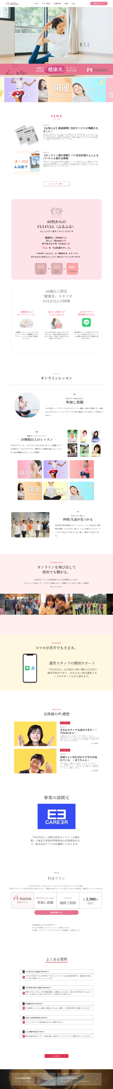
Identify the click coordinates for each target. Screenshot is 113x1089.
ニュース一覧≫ (56, 184)
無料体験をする (56, 912)
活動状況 (57, 3)
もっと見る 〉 (56, 1056)
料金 (66, 3)
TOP (36, 3)
